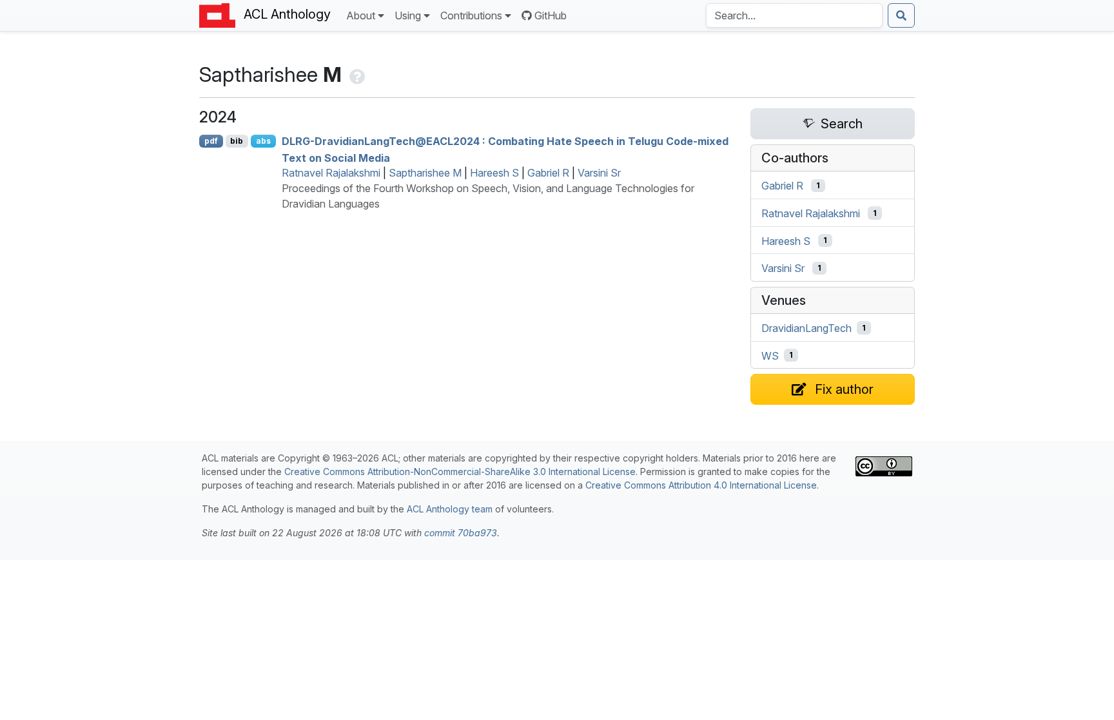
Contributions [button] (471, 15)
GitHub (550, 15)
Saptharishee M (425, 172)
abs (263, 141)
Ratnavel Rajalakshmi (331, 172)
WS (770, 355)
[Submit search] (901, 15)
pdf (211, 141)
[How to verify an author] (356, 74)
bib (236, 141)
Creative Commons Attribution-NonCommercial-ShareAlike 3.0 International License (460, 471)
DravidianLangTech (806, 328)
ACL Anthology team (450, 508)
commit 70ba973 (460, 532)
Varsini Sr (599, 172)
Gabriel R (548, 172)
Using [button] (408, 15)
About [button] (360, 15)
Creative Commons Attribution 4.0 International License (701, 485)
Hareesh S (494, 172)
